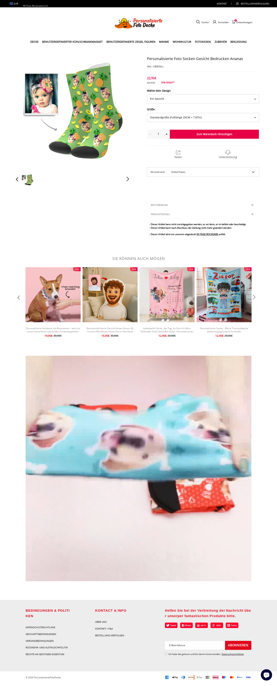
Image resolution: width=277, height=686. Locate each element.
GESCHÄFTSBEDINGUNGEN (41, 634)
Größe (151, 109)
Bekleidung (238, 41)
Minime (164, 41)
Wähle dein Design (159, 90)
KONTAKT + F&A (104, 628)
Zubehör (221, 41)
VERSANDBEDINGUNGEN (40, 641)
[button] (24, 112)
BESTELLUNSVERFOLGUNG (252, 3)
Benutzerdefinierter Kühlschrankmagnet (72, 41)
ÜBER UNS (101, 622)
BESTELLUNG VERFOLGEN (109, 635)
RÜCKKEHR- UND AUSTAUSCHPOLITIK (47, 647)
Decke (34, 41)
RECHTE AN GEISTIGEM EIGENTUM (45, 654)
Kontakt (222, 3)
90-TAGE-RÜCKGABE (207, 234)
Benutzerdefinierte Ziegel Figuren (130, 41)
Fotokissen (203, 41)
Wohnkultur (182, 41)
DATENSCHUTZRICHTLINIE (40, 627)
